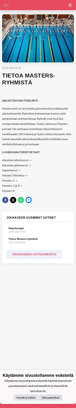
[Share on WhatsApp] (21, 200)
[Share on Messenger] (28, 200)
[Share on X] (13, 200)
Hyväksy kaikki (25, 397)
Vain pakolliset (51, 397)
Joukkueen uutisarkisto (34, 254)
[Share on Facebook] (5, 200)
